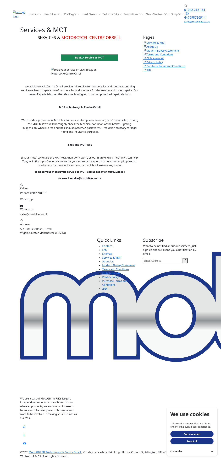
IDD (104, 288)
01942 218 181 (194, 9)
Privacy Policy (110, 277)
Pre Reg (69, 14)
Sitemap (107, 254)
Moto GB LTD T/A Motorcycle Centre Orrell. (55, 452)
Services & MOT (112, 257)
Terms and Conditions (115, 269)
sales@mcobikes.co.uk (197, 21)
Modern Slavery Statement (118, 265)
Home (32, 14)
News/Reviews (155, 14)
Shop (174, 14)
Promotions (131, 14)
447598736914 (194, 17)
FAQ (104, 250)
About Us (108, 261)
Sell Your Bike (111, 14)
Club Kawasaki (111, 273)
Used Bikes (89, 14)
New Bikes (50, 14)
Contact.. (107, 246)
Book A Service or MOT (89, 57)
